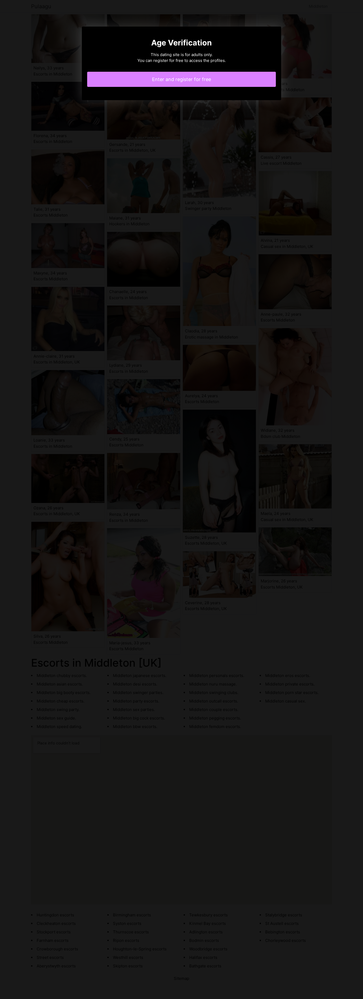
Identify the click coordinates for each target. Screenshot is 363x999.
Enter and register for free (181, 79)
